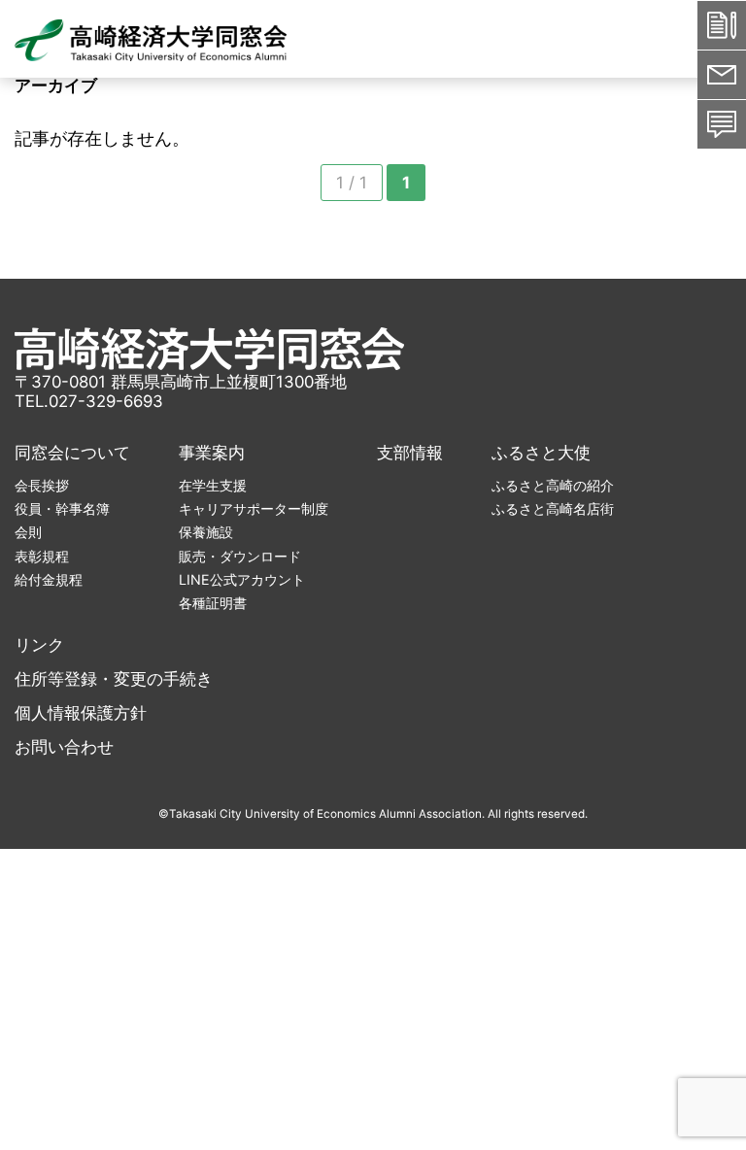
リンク (39, 645)
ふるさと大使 (541, 452)
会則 (28, 532)
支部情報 (410, 452)
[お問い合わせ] (721, 124)
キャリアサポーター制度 (253, 508)
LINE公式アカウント (242, 579)
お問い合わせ (64, 747)
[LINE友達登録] (721, 75)
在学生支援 (213, 485)
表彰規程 (42, 556)
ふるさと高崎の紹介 (553, 485)
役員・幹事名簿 (62, 508)
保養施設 (206, 532)
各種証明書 (213, 602)
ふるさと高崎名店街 (553, 508)
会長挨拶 (42, 485)
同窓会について (72, 452)
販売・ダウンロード (240, 556)
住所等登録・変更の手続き (114, 679)
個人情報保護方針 (81, 713)
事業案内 (212, 452)
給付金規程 (49, 579)
